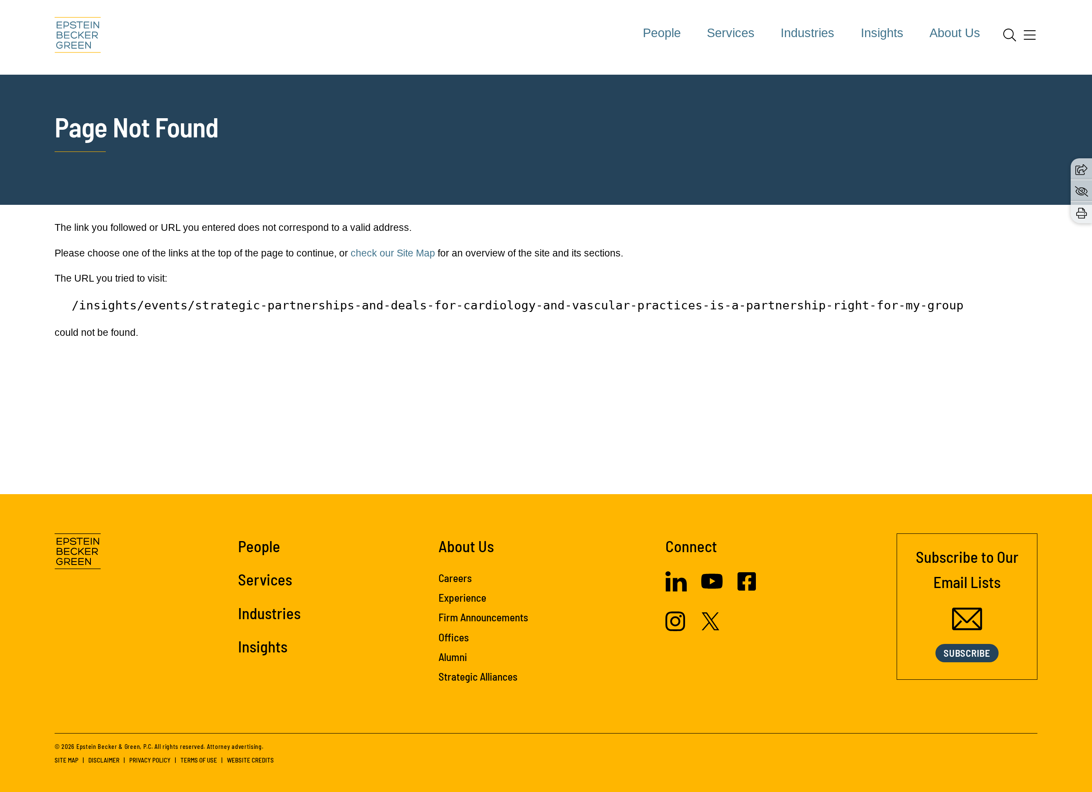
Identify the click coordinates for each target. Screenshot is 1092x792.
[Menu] (1029, 38)
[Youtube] (712, 588)
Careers (455, 577)
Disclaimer (103, 760)
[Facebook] (747, 587)
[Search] (1009, 35)
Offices (454, 637)
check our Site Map (393, 253)
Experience (462, 597)
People (662, 33)
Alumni (453, 656)
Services (731, 33)
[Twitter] (711, 626)
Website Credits (250, 760)
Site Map (66, 760)
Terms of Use (198, 760)
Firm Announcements (483, 617)
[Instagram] (676, 627)
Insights (882, 33)
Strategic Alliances (478, 676)
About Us (954, 33)
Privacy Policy (150, 760)
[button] (1081, 169)
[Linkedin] (676, 588)
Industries (807, 33)
